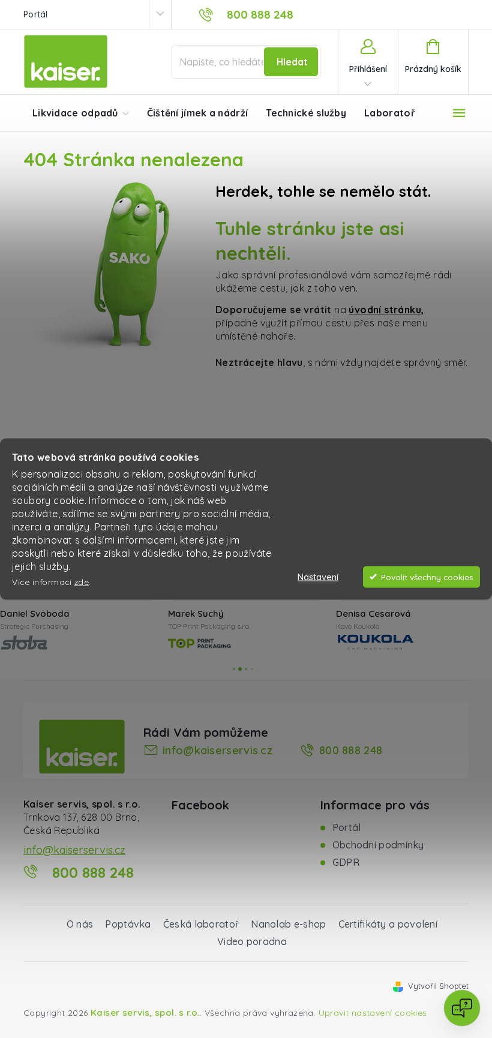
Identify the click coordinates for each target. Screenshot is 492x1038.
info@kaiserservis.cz (217, 750)
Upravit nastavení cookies (373, 1012)
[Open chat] (462, 1008)
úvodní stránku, (386, 310)
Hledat (292, 62)
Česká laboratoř (201, 924)
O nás (80, 924)
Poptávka (128, 924)
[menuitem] (80, 113)
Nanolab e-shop (288, 924)
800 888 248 (350, 750)
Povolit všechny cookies (427, 576)
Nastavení (318, 576)
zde (81, 582)
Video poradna (252, 941)
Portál (35, 14)
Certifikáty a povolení (388, 924)
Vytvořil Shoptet (438, 986)
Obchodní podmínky (378, 845)
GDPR (345, 862)
